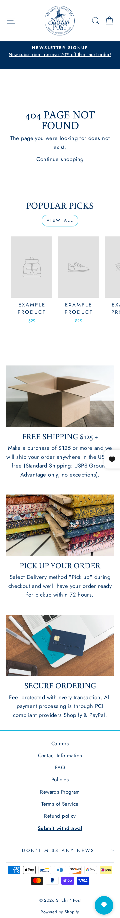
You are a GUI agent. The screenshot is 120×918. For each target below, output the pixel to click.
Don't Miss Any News (58, 850)
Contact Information (60, 755)
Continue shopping (59, 159)
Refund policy (60, 816)
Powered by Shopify (60, 912)
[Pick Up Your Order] (60, 525)
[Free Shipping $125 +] (60, 395)
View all (60, 220)
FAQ (60, 767)
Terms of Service (60, 804)
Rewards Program (60, 792)
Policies (60, 779)
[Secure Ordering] (60, 645)
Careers (60, 743)
